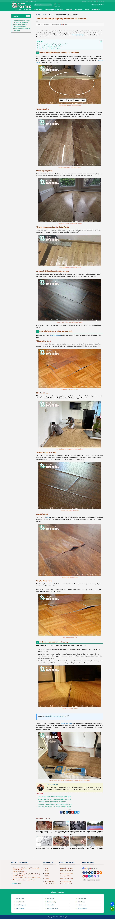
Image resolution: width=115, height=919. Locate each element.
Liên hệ (102, 1)
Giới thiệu (84, 1)
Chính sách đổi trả (65, 876)
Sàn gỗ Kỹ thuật (38, 9)
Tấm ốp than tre (82, 898)
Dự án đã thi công (49, 881)
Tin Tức (96, 1)
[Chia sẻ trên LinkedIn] (75, 812)
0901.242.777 (23, 872)
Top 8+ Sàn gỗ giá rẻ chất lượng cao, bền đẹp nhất (52, 801)
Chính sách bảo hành (66, 884)
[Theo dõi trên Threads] (95, 872)
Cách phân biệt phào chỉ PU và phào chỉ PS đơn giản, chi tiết (54, 799)
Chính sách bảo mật (65, 881)
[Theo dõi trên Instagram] (86, 872)
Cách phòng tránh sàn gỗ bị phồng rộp (22, 29)
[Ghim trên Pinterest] (72, 812)
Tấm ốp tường (68, 9)
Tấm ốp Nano (50, 898)
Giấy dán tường (95, 9)
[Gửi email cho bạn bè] (69, 812)
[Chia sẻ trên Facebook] (61, 812)
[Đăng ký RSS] (100, 872)
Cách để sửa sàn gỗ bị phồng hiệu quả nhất (20, 25)
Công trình (90, 1)
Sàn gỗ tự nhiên (27, 9)
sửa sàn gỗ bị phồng (77, 35)
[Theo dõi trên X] (89, 872)
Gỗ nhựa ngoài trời (82, 908)
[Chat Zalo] (112, 904)
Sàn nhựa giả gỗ (20, 908)
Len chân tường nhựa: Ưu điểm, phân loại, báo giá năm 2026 (55, 804)
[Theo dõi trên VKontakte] (92, 876)
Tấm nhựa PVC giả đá (52, 908)
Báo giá (47, 873)
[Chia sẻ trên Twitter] (67, 812)
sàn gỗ (48, 517)
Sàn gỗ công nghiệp (50, 9)
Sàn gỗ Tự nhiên (20, 898)
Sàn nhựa (59, 9)
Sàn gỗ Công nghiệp (21, 905)
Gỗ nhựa (87, 9)
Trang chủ (19, 9)
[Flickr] (86, 876)
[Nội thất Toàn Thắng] (21, 5)
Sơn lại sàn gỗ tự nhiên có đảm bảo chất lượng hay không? (54, 807)
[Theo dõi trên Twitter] (92, 872)
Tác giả (47, 870)
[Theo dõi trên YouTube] (83, 876)
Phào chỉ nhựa (78, 9)
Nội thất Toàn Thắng (66, 723)
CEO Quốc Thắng (52, 785)
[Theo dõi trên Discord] (98, 876)
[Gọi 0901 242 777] (112, 909)
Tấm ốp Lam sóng (51, 902)
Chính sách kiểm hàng (66, 878)
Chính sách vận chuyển (66, 873)
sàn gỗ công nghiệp (55, 335)
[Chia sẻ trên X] (64, 812)
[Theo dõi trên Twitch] (95, 876)
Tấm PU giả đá (50, 905)
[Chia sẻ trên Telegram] (78, 812)
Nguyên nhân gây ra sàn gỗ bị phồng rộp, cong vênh (22, 21)
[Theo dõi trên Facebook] (83, 872)
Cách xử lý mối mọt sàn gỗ (54, 716)
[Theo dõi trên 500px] (89, 876)
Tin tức (44, 14)
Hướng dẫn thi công (50, 884)
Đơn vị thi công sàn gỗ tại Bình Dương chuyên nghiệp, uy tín (54, 796)
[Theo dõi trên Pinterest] (98, 872)
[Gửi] (50, 5)
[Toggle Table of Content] (99, 41)
